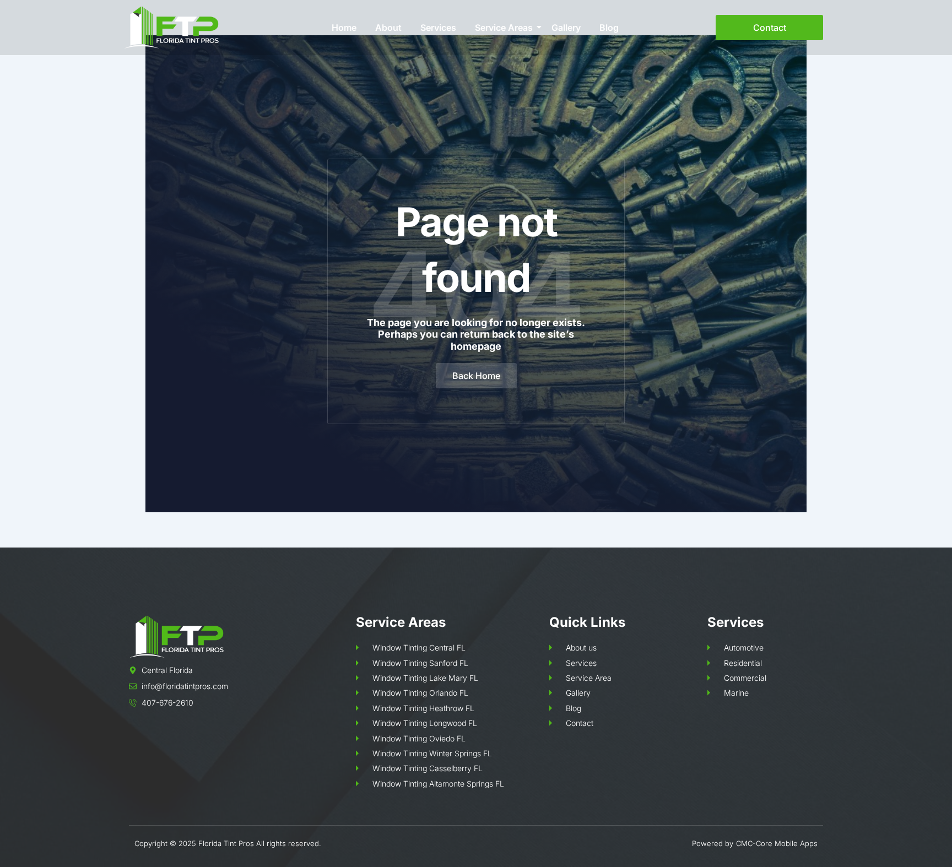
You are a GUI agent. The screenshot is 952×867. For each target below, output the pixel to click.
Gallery (566, 27)
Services (438, 27)
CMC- (746, 843)
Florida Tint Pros (226, 843)
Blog (609, 27)
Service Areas (504, 27)
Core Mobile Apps (787, 843)
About (388, 27)
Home (344, 27)
